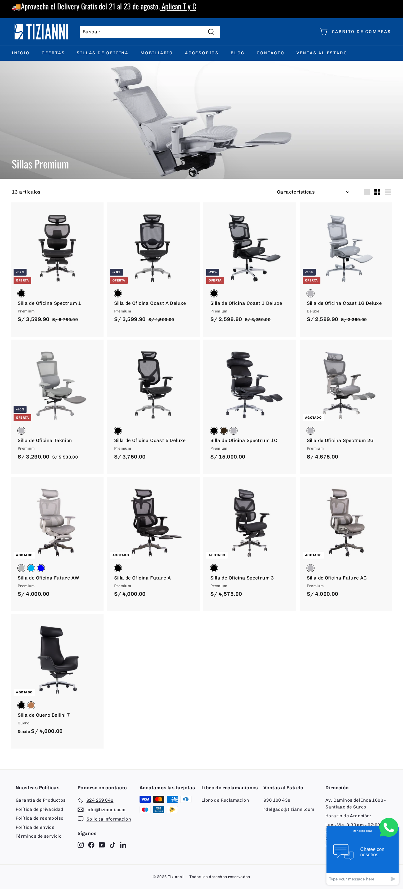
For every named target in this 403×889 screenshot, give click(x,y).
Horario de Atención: (348, 815)
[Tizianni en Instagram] (81, 844)
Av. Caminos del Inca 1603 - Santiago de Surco (355, 804)
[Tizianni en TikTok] (112, 844)
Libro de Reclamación (225, 800)
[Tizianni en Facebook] (91, 844)
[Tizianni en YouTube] (102, 844)
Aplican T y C (178, 6)
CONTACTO (270, 52)
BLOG (238, 52)
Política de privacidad (39, 809)
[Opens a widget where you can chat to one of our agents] (362, 855)
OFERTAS (53, 52)
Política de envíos (35, 827)
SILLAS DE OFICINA (103, 52)
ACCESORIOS (202, 52)
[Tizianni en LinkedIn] (123, 844)
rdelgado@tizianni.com (288, 809)
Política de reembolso (39, 818)
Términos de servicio (39, 836)
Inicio (21, 52)
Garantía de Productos (40, 800)
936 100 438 (276, 800)
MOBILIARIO (156, 52)
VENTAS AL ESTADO (322, 52)
